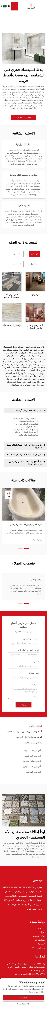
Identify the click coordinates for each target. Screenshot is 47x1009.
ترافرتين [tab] (34, 254)
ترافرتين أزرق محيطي (11, 325)
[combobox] (32, 654)
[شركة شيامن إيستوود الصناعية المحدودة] (31, 6)
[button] (26, 548)
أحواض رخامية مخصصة (32, 761)
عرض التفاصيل (35, 281)
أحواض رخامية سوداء (32, 750)
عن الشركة (40, 940)
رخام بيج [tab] (34, 264)
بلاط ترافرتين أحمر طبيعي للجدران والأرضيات (35, 327)
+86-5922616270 (37, 974)
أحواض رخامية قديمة (33, 756)
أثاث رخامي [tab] (16, 264)
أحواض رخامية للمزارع (32, 767)
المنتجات (41, 928)
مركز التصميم (39, 936)
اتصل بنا (41, 944)
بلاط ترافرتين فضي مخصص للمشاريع (12, 296)
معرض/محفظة (38, 948)
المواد (42, 932)
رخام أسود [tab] (17, 254)
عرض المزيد (37, 540)
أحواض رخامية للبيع (33, 772)
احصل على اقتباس (23, 117)
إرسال (23, 705)
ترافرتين (35, 294)
